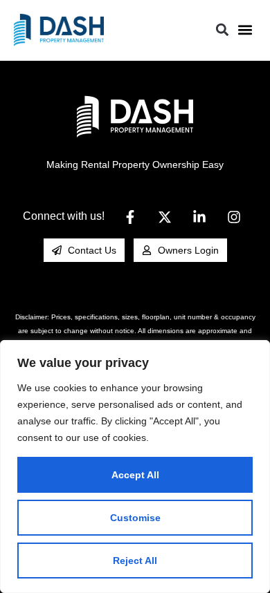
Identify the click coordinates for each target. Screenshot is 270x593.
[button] (244, 30)
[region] (135, 466)
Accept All (135, 474)
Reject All (135, 560)
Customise (135, 517)
